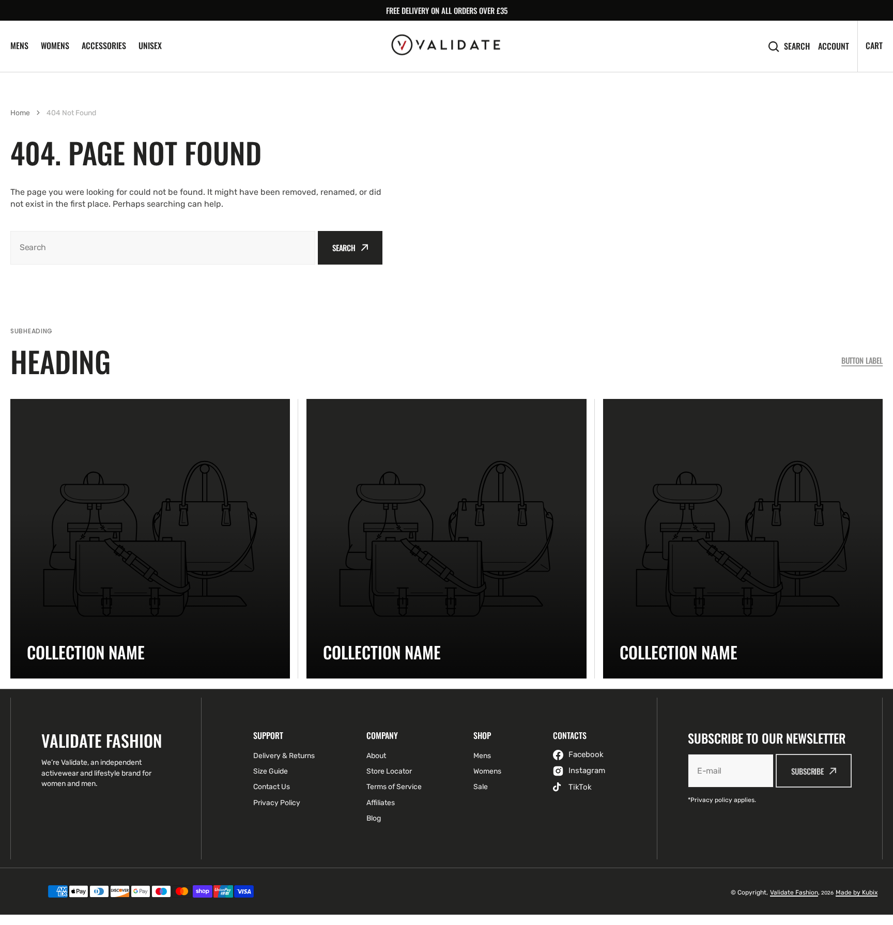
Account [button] (833, 46)
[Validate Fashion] (446, 46)
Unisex (150, 45)
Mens (19, 45)
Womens (55, 45)
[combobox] (162, 248)
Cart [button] (874, 45)
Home (20, 113)
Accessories (104, 45)
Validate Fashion (794, 892)
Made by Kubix (856, 892)
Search (797, 46)
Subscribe (807, 771)
